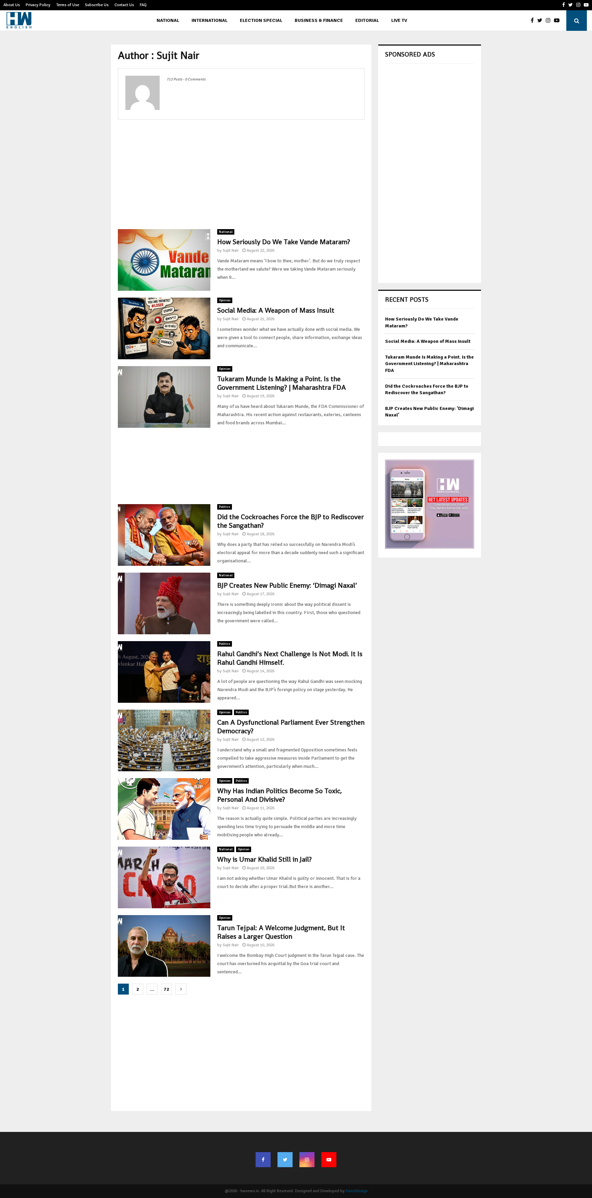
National (168, 20)
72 (166, 989)
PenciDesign (357, 1191)
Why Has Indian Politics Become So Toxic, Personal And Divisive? (279, 795)
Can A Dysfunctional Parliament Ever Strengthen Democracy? (291, 726)
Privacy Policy (38, 5)
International (209, 20)
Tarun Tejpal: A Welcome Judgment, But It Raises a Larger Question (281, 932)
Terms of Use (67, 5)
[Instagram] (550, 20)
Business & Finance (319, 20)
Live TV (399, 20)
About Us (11, 5)
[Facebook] (534, 20)
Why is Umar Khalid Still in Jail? (264, 859)
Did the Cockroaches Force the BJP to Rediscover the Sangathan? (290, 521)
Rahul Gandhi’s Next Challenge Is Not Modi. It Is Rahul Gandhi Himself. (289, 658)
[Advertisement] (241, 174)
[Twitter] (541, 20)
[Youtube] (558, 20)
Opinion (225, 300)
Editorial (367, 20)
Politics (224, 507)
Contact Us (124, 5)
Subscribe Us (97, 5)
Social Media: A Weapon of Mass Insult (275, 310)
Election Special (261, 20)
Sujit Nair (231, 250)
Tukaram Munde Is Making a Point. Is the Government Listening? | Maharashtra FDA (281, 383)
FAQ (143, 5)
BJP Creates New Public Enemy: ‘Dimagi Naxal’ (287, 585)
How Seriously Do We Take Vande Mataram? (283, 241)
